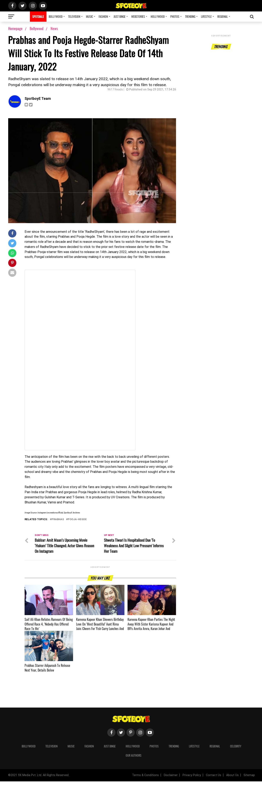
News (54, 28)
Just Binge (119, 16)
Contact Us (213, 775)
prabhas (58, 519)
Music (89, 16)
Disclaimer (171, 775)
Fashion (103, 16)
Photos (174, 16)
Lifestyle (206, 16)
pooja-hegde (77, 519)
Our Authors (133, 755)
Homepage (15, 28)
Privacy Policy (192, 775)
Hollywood (158, 16)
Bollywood (55, 16)
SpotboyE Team (38, 99)
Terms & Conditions (145, 775)
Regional (222, 16)
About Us (232, 775)
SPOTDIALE (38, 16)
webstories (138, 16)
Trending (190, 16)
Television (74, 16)
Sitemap (249, 775)
